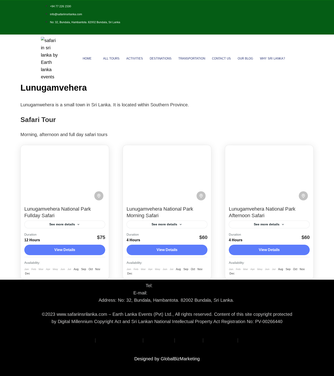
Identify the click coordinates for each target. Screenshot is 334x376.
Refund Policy (159, 340)
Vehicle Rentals (220, 340)
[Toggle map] (98, 195)
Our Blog (245, 58)
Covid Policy (189, 340)
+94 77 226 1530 (171, 285)
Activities (134, 58)
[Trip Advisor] (283, 17)
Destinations (161, 58)
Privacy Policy (79, 340)
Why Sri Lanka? (272, 58)
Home (87, 58)
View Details (64, 250)
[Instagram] (277, 17)
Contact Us (221, 58)
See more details (62, 224)
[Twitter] (271, 17)
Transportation (191, 58)
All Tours (111, 58)
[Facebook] (264, 17)
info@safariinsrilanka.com (175, 292)
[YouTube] (290, 17)
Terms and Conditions (119, 340)
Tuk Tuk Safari (254, 340)
